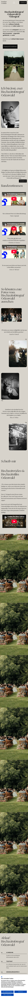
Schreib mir (23, 2)
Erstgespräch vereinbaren (10, 46)
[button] (14, 2)
